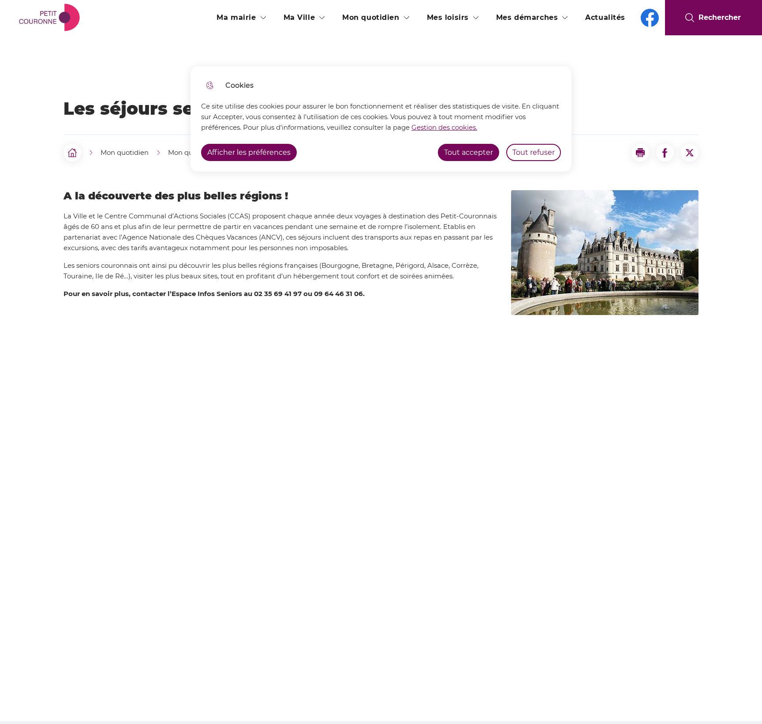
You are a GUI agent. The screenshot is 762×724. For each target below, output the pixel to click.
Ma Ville (299, 17)
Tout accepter (468, 152)
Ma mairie (236, 17)
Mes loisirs (448, 17)
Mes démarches (527, 17)
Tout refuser (533, 152)
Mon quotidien (370, 17)
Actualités (605, 17)
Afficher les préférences (249, 152)
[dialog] (381, 119)
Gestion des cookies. (444, 127)
